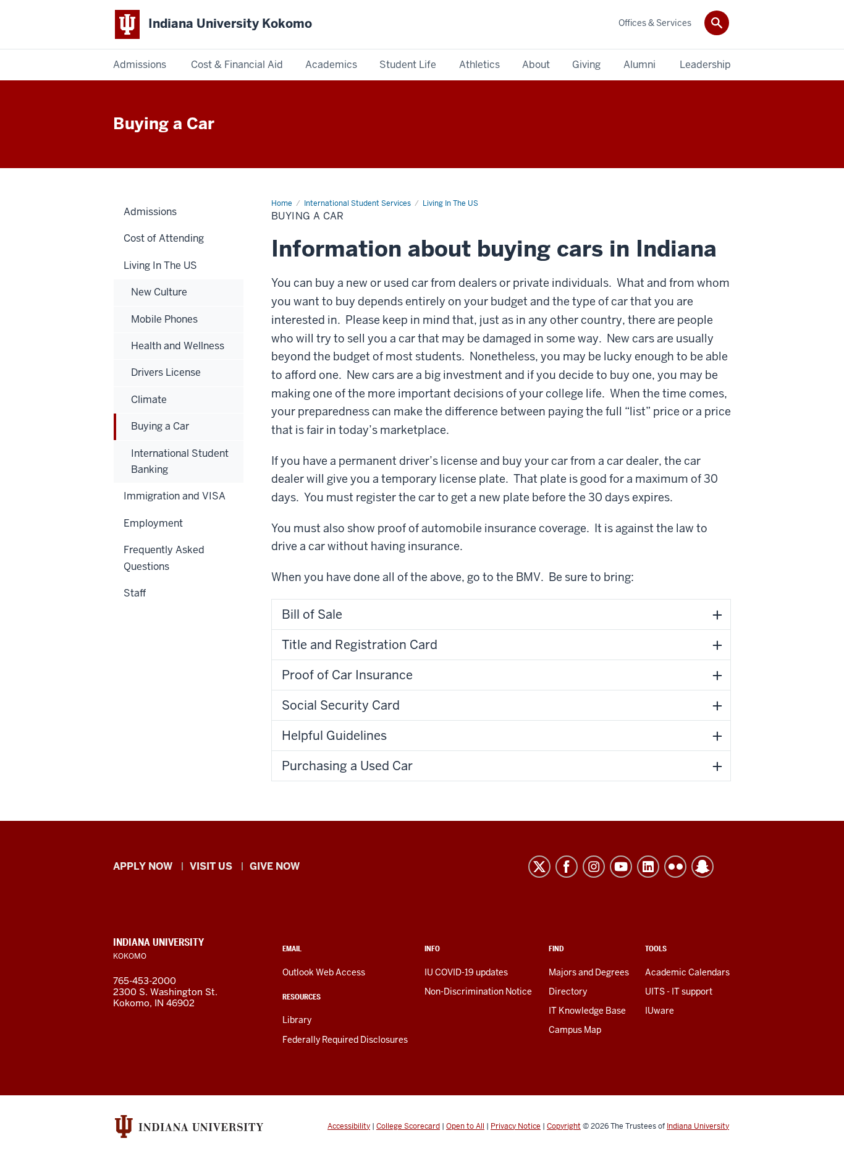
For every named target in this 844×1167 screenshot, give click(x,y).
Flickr (675, 866)
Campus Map (575, 1029)
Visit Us (211, 866)
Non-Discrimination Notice (478, 991)
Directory (568, 991)
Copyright (564, 1126)
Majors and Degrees (589, 972)
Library (296, 1019)
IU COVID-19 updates (466, 972)
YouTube (621, 866)
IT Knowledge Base (587, 1010)
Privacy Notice (516, 1126)
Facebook (566, 866)
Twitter (539, 866)
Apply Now (142, 866)
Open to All (465, 1126)
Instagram (594, 866)
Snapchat (702, 866)
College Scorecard (408, 1126)
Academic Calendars (687, 972)
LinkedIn (648, 866)
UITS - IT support (678, 991)
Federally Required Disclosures (345, 1039)
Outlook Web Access (323, 972)
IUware (659, 1010)
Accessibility (348, 1126)
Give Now (275, 866)
